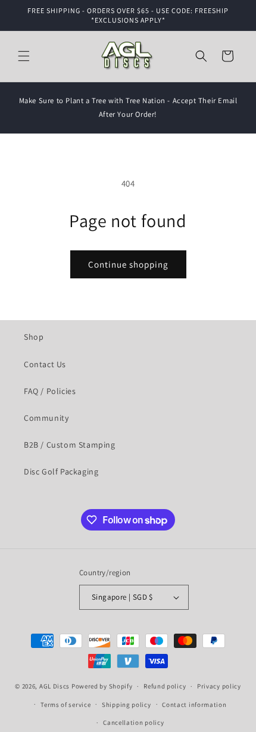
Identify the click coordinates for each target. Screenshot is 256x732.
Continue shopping (128, 264)
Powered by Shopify (102, 686)
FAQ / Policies (50, 391)
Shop (33, 336)
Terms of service (65, 704)
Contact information (194, 704)
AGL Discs (54, 686)
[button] (24, 56)
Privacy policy (219, 686)
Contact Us (45, 364)
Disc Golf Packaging (61, 471)
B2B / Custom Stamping (69, 444)
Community (46, 417)
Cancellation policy (133, 722)
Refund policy (164, 686)
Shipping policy (126, 704)
